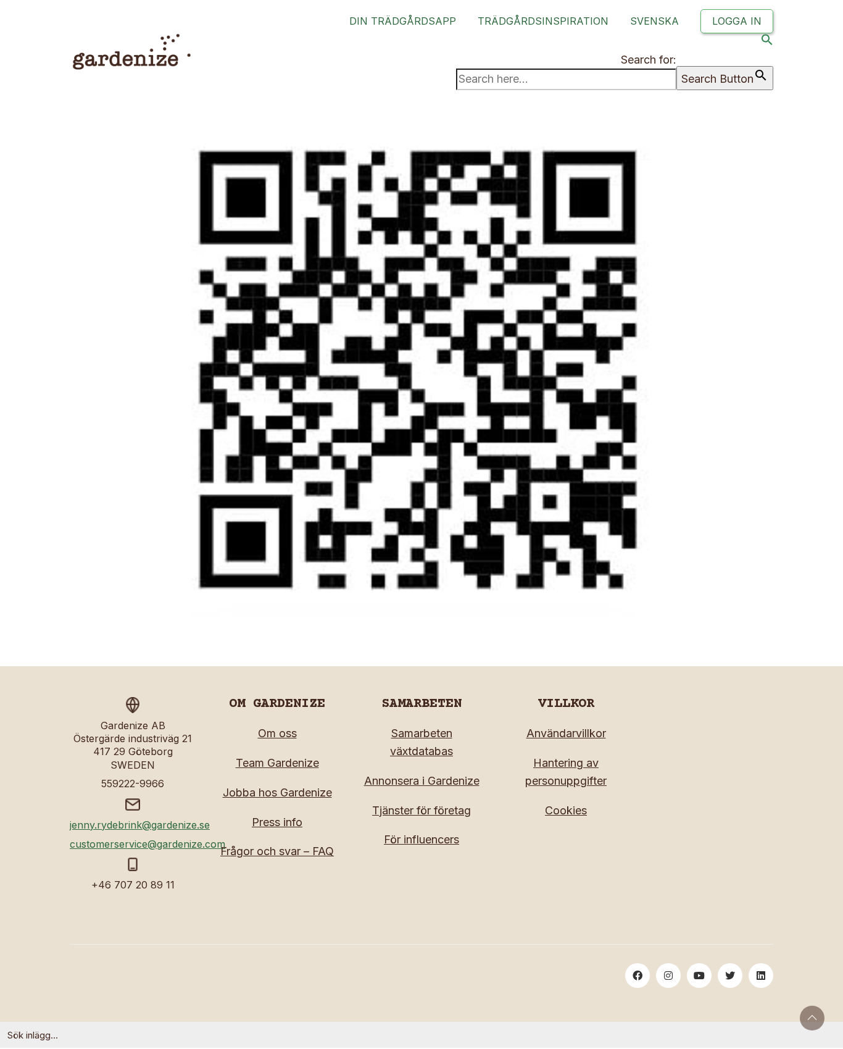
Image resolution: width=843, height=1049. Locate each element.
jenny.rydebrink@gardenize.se (140, 825)
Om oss (277, 733)
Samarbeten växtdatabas (421, 742)
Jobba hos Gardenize (277, 792)
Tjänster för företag (421, 810)
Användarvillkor (566, 733)
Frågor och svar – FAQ (277, 851)
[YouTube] (699, 975)
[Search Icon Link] (767, 42)
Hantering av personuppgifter (566, 771)
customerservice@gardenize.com (147, 844)
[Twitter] (730, 975)
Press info (277, 822)
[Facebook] (637, 975)
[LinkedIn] (761, 975)
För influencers (421, 839)
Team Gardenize (277, 762)
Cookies (566, 810)
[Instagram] (668, 975)
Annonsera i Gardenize (422, 780)
